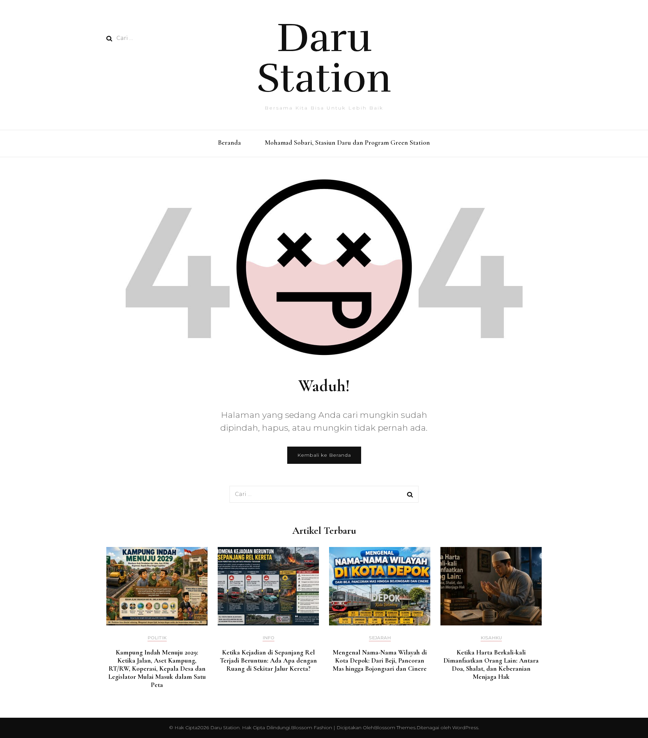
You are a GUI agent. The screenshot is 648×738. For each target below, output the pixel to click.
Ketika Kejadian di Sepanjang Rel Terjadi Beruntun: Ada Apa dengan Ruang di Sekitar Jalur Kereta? (268, 660)
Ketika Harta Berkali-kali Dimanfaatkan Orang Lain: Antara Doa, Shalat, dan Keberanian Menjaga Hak (491, 664)
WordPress (465, 727)
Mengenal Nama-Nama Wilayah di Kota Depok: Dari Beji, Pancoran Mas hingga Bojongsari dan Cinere (380, 660)
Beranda (229, 143)
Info (268, 637)
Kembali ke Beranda (324, 455)
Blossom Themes (394, 727)
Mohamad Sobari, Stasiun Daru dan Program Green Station (347, 143)
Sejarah (380, 637)
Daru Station (324, 58)
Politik (157, 637)
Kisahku (491, 637)
